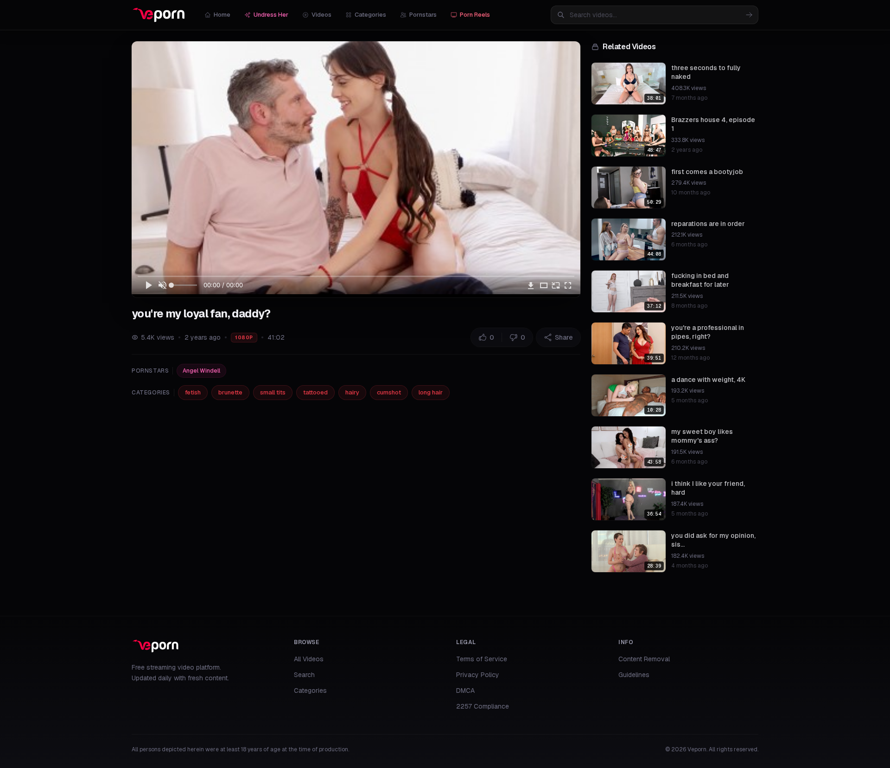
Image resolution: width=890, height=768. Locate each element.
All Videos (309, 659)
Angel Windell (201, 370)
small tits (273, 392)
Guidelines (633, 675)
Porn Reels (475, 15)
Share (564, 337)
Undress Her (271, 15)
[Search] (749, 14)
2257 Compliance (482, 706)
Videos (321, 15)
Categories (370, 15)
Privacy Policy (477, 675)
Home (222, 15)
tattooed (315, 392)
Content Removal (644, 659)
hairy (352, 392)
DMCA (465, 690)
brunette (230, 392)
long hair (431, 392)
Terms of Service (481, 659)
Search (304, 675)
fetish (193, 392)
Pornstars (423, 15)
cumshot (389, 392)
